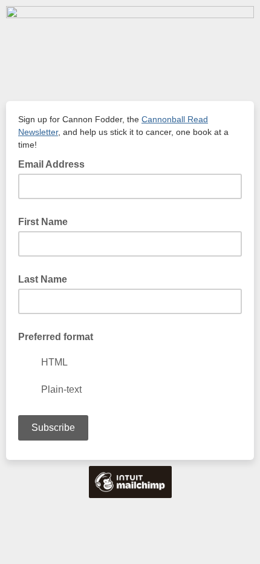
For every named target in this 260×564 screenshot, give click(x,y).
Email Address (55, 163)
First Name (43, 222)
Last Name (42, 279)
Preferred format (55, 337)
